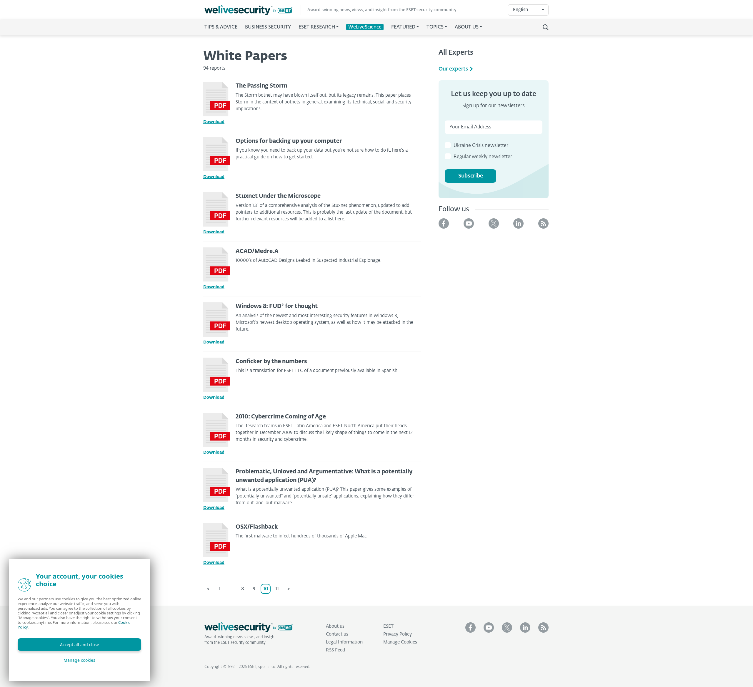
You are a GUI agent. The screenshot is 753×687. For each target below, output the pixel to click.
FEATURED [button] (403, 27)
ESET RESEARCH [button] (317, 27)
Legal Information (344, 642)
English (520, 10)
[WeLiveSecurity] (252, 10)
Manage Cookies (400, 642)
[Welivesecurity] (248, 627)
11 (277, 589)
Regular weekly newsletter (483, 157)
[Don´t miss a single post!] (543, 223)
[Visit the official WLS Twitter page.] (494, 223)
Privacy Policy (397, 634)
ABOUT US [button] (467, 27)
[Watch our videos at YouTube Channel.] (469, 223)
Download (213, 122)
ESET (388, 626)
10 (265, 589)
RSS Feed (335, 650)
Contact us (337, 634)
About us (335, 626)
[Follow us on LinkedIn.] (518, 223)
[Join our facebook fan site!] (444, 223)
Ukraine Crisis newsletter (481, 145)
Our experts (453, 69)
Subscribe (470, 176)
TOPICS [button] (435, 27)
